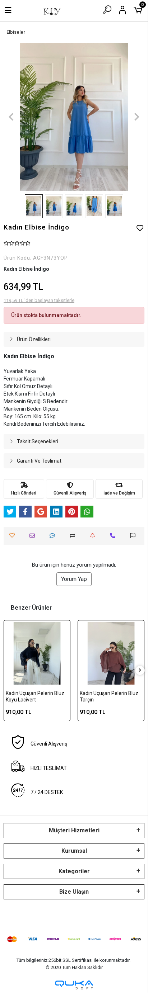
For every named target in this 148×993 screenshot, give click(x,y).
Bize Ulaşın (74, 891)
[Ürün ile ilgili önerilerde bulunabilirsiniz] (134, 535)
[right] (140, 670)
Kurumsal (74, 850)
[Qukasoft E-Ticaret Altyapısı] (74, 984)
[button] (11, 117)
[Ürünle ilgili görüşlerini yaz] (54, 535)
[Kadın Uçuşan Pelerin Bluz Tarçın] (111, 653)
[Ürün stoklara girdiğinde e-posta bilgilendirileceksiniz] (94, 535)
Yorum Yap (74, 579)
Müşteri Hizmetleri (74, 830)
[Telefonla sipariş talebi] (114, 535)
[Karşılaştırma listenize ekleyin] (74, 535)
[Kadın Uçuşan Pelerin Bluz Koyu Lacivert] (37, 653)
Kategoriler (74, 871)
